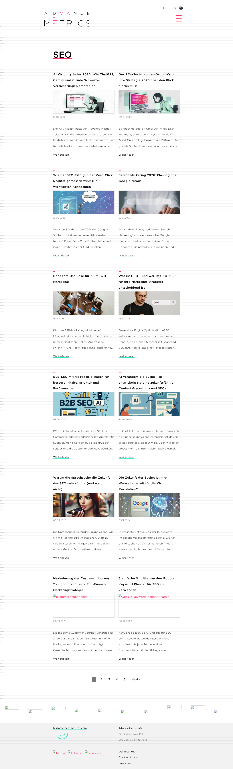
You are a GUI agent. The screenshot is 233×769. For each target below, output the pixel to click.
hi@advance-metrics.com (70, 728)
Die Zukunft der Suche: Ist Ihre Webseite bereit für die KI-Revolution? (143, 483)
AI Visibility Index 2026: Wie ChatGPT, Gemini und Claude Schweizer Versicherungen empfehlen (83, 80)
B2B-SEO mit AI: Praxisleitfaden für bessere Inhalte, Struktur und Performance (81, 382)
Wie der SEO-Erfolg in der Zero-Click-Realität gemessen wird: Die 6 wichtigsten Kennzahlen (83, 181)
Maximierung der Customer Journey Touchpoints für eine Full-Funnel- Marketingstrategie (81, 584)
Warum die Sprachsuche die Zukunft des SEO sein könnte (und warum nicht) (81, 483)
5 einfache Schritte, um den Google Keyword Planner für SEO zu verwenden (147, 584)
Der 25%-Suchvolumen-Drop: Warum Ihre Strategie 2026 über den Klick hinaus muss (148, 80)
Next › (135, 679)
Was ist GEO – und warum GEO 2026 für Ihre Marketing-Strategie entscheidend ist (148, 281)
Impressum (126, 763)
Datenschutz (127, 751)
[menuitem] (174, 8)
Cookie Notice (128, 757)
